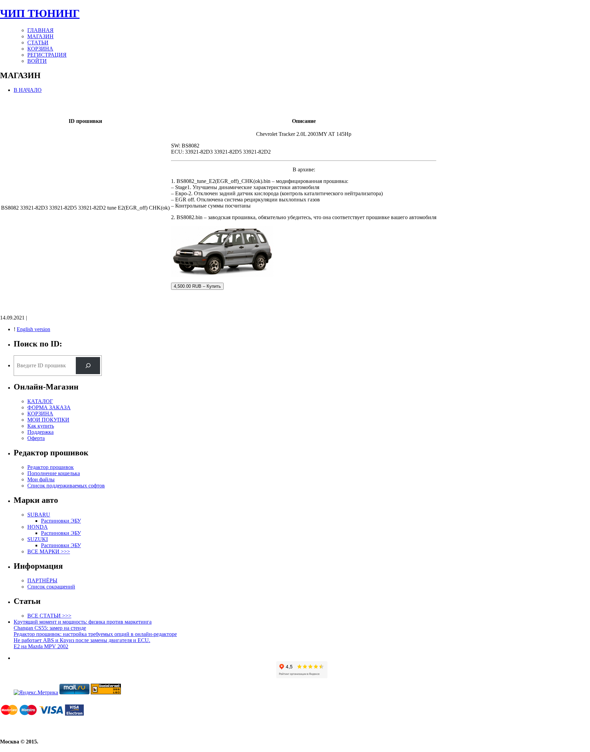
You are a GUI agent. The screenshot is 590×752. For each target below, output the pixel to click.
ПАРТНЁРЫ (42, 580)
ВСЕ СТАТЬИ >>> (49, 616)
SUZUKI (37, 539)
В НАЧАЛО (28, 90)
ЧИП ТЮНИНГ (40, 13)
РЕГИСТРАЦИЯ (47, 55)
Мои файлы (41, 479)
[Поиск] (88, 365)
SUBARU (38, 514)
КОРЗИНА (40, 49)
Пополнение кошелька (53, 473)
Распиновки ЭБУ (61, 521)
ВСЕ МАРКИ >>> (48, 551)
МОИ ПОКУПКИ (48, 420)
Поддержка (40, 432)
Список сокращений (51, 587)
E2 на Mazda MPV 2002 (41, 646)
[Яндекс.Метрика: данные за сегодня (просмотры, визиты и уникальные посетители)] (36, 693)
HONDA (37, 527)
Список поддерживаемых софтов (66, 485)
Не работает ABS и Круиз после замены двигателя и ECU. (82, 640)
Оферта (36, 438)
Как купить (40, 426)
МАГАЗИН (40, 36)
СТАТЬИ (37, 42)
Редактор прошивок (50, 467)
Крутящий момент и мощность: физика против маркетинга (83, 622)
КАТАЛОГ (40, 401)
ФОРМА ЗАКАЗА (49, 407)
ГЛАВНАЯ (40, 30)
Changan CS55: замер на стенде (50, 628)
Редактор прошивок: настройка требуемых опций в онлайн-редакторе (95, 634)
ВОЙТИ (37, 61)
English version (33, 329)
